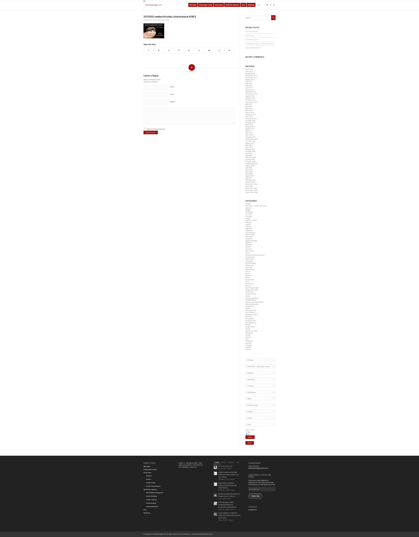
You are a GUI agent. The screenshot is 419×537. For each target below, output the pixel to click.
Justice (247, 274)
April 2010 (249, 147)
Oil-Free (248, 214)
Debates (248, 222)
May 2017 (248, 86)
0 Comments (157, 20)
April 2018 (249, 71)
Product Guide (250, 294)
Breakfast (249, 239)
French (248, 271)
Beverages (249, 212)
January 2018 (250, 73)
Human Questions (252, 298)
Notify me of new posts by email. (156, 129)
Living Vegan (147, 472)
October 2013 (250, 121)
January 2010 (250, 149)
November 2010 (251, 139)
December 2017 (251, 75)
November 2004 (251, 190)
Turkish (248, 204)
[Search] (259, 5)
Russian (248, 337)
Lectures (248, 249)
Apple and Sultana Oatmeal (253, 48)
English (248, 218)
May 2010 (248, 145)
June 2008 (248, 170)
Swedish (248, 347)
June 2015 (248, 106)
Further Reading (151, 503)
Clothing (248, 267)
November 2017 (251, 77)
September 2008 (251, 164)
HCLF (247, 282)
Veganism (249, 228)
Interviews (249, 237)
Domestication (250, 323)
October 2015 (250, 100)
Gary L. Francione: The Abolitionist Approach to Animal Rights (191, 465)
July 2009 (248, 153)
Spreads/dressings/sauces (255, 255)
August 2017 (249, 80)
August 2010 (249, 143)
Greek (247, 296)
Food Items (249, 292)
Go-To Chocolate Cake (251, 31)
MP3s (247, 278)
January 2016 (250, 98)
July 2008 (248, 168)
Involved (248, 345)
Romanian (249, 333)
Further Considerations (153, 486)
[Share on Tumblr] (199, 50)
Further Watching (151, 496)
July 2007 (248, 178)
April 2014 (249, 116)
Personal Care (250, 321)
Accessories (249, 280)
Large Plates (250, 327)
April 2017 (249, 88)
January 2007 (250, 182)
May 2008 (248, 172)
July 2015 (248, 104)
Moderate (249, 341)
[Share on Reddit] (219, 50)
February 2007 (250, 180)
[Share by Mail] (229, 50)
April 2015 (249, 110)
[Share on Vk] (209, 50)
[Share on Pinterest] (179, 50)
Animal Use (249, 284)
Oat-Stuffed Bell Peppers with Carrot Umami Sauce (259, 43)
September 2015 (251, 102)
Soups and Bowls (251, 290)
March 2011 (249, 135)
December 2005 (251, 188)
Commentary (250, 233)
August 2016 (249, 96)
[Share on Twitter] (159, 50)
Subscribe (255, 496)
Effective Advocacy (252, 304)
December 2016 (251, 94)
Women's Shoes (251, 220)
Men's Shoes (250, 234)
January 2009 (250, 159)
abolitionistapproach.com (258, 468)
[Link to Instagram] (274, 4)
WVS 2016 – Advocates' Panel (256, 206)
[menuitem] (193, 5)
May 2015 (248, 108)
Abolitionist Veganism (150, 489)
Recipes (148, 479)
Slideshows (249, 265)
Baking (248, 226)
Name (172, 87)
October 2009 (250, 151)
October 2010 (250, 141)
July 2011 (248, 131)
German (248, 286)
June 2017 (248, 84)
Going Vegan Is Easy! (149, 469)
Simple (248, 335)
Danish (248, 247)
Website (172, 102)
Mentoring (146, 513)
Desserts (248, 316)
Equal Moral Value (252, 288)
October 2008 (250, 162)
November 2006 (251, 184)
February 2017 (250, 92)
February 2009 (250, 157)
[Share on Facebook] (149, 50)
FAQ (246, 339)
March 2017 (249, 90)
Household (249, 306)
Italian (247, 308)
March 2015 (249, 112)
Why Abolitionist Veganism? (154, 492)
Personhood (249, 257)
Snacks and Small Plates (254, 302)
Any (249, 432)
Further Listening (151, 499)
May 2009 (248, 155)
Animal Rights (250, 263)
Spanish (248, 208)
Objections (249, 259)
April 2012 (249, 125)
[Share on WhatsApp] (169, 50)
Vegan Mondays (251, 241)
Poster (247, 329)
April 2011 (249, 133)
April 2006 (249, 186)
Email (172, 94)
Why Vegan (146, 466)
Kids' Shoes (249, 251)
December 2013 (251, 118)
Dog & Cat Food (251, 331)
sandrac (166, 20)
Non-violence (250, 312)
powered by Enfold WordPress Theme (202, 534)
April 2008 (249, 174)
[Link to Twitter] (267, 4)
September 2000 (251, 192)
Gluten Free (249, 269)
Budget (248, 210)
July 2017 (248, 82)
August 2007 (249, 176)
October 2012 (250, 123)
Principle (248, 216)
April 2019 (249, 69)
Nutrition (248, 245)
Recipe (247, 325)
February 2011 (250, 137)
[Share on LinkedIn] (189, 50)
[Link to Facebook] (270, 4)
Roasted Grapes (249, 35)
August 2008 (249, 166)
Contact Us (252, 510)
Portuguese (249, 319)
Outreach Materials (152, 506)
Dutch (247, 253)
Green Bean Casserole (251, 39)
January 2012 (250, 127)
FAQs (145, 510)
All (248, 434)
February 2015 (250, 114)
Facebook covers (251, 315)
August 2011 (249, 129)
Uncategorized (250, 310)
